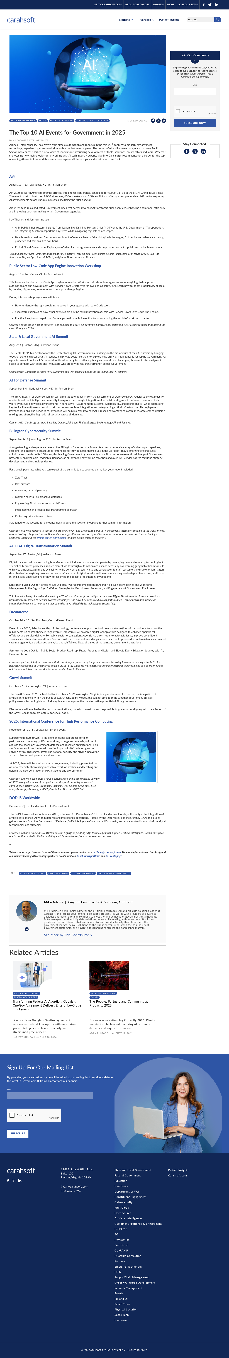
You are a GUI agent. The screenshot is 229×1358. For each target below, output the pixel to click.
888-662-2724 (71, 1191)
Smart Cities (122, 1304)
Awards (158, 5)
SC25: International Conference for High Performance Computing (61, 721)
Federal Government (61, 121)
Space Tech (121, 1315)
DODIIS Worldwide (24, 798)
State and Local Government (92, 121)
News (170, 5)
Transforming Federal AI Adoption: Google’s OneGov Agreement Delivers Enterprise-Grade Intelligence (47, 1005)
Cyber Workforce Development (134, 1283)
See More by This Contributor (66, 935)
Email (195, 85)
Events (43, 121)
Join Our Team (188, 5)
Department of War (126, 1191)
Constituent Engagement (130, 1197)
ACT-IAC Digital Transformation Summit (40, 546)
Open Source (122, 1213)
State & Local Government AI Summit (38, 337)
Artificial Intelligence (23, 121)
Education (120, 1181)
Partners (119, 1261)
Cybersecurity (123, 1202)
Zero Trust (121, 1245)
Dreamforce (18, 612)
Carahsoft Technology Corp (106, 1350)
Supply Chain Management (131, 1277)
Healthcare (121, 1186)
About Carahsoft (137, 5)
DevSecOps (122, 1240)
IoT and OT (121, 1299)
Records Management (128, 1288)
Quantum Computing (127, 1256)
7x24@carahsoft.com (74, 1186)
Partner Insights (169, 19)
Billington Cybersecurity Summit (34, 431)
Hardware (120, 1320)
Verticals (146, 19)
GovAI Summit (20, 678)
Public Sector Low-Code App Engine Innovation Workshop (55, 266)
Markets (124, 19)
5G (116, 1234)
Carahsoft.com (177, 1175)
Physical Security (125, 1309)
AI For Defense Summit (28, 380)
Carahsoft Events (58, 873)
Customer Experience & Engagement (138, 1224)
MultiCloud (121, 1207)
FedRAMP (120, 1229)
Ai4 (12, 176)
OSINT (118, 1272)
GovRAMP (121, 1250)
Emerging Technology (128, 1266)
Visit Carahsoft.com (107, 5)
